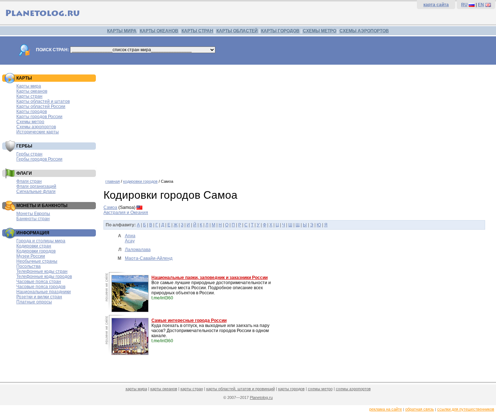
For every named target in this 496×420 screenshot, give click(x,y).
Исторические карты (37, 131)
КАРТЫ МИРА (122, 30)
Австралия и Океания (125, 212)
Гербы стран (29, 154)
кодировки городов (140, 181)
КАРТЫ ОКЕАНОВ (159, 30)
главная (112, 181)
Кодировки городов (36, 251)
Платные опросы (34, 301)
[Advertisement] (297, 119)
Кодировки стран (33, 246)
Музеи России (30, 256)
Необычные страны (36, 261)
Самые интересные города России (189, 320)
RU (464, 4)
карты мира (136, 389)
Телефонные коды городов (44, 276)
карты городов (291, 389)
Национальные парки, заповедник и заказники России (209, 277)
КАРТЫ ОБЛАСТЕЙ (237, 30)
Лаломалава (138, 249)
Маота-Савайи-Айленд (148, 258)
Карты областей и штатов (43, 101)
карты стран (191, 389)
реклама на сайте (385, 409)
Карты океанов (31, 91)
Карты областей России (40, 106)
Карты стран (29, 96)
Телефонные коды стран (42, 271)
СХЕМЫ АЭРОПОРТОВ (364, 30)
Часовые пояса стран (38, 281)
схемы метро (320, 389)
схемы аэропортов (353, 389)
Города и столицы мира (40, 240)
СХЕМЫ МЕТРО (319, 30)
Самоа (110, 207)
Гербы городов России (39, 159)
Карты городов (31, 111)
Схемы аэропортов (36, 126)
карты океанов (163, 389)
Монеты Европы (33, 213)
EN (481, 4)
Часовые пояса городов (40, 286)
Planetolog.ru (261, 397)
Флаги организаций (36, 186)
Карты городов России (39, 116)
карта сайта (436, 4)
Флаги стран (29, 181)
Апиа (130, 235)
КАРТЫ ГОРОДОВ (280, 30)
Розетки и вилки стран (39, 296)
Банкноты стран (33, 218)
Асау (130, 240)
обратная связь (419, 409)
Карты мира (28, 86)
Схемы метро (30, 121)
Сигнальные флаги (36, 191)
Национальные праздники (43, 291)
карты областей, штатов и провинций (240, 389)
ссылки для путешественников (465, 409)
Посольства (28, 266)
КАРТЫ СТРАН (197, 30)
